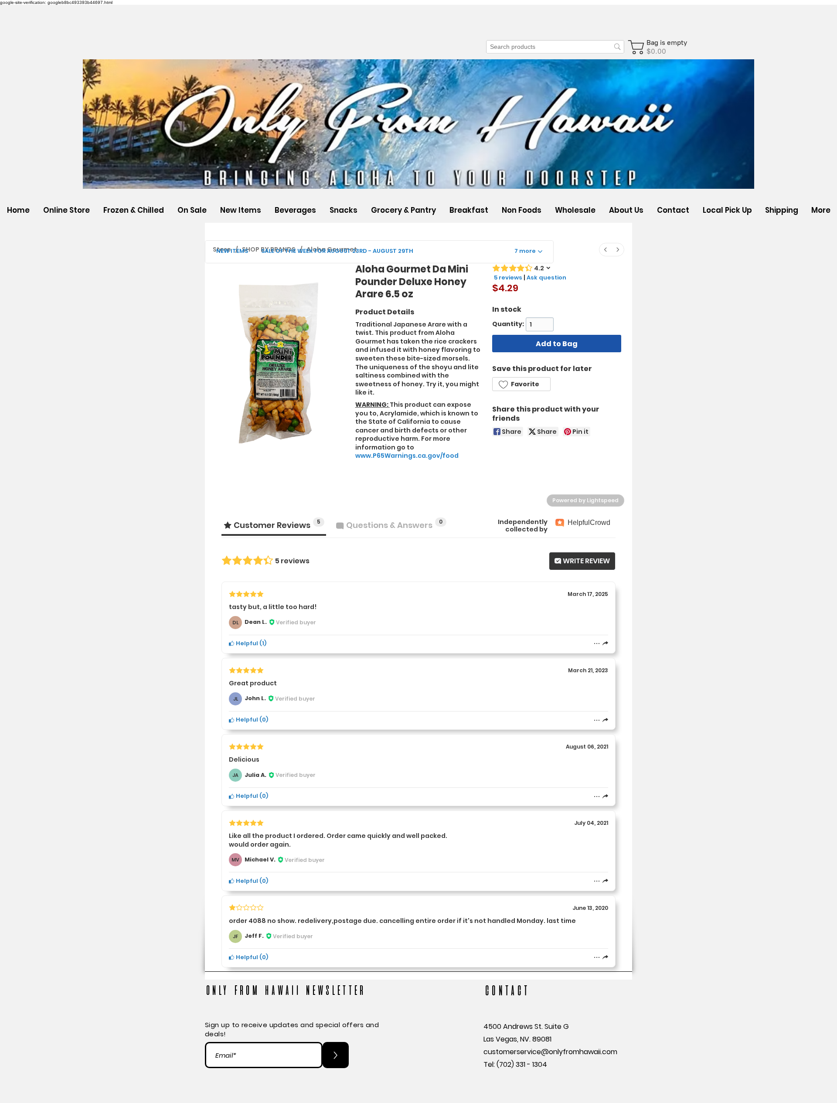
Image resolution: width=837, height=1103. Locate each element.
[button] (295, 210)
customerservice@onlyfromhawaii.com (550, 1052)
